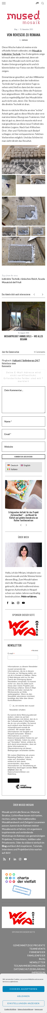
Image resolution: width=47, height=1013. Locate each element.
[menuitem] (12, 465)
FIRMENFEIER (37, 952)
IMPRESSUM (38, 972)
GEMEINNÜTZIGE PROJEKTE (29, 945)
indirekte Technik (11, 278)
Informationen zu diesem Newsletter (22, 666)
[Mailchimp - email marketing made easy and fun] (23, 789)
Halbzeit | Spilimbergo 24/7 (26, 360)
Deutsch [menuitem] (14, 465)
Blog (15, 29)
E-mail (11, 653)
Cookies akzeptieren (23, 989)
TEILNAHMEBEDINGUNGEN (29, 965)
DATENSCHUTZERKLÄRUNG (29, 969)
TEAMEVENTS (37, 948)
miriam (25, 39)
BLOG (42, 958)
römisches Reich (28, 278)
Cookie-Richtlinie (10, 1009)
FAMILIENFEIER (36, 955)
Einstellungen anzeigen (23, 1003)
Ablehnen (23, 996)
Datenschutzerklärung (25, 1009)
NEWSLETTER (37, 962)
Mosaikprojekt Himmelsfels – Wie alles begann (23, 337)
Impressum (39, 1009)
